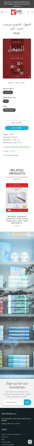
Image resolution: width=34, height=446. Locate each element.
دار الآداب (12, 151)
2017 (5, 101)
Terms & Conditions (7, 445)
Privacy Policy (5, 442)
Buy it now (17, 128)
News (3, 439)
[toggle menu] (2, 12)
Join (27, 402)
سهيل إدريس (8, 92)
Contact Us (4, 437)
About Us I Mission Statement (10, 434)
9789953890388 (9, 110)
